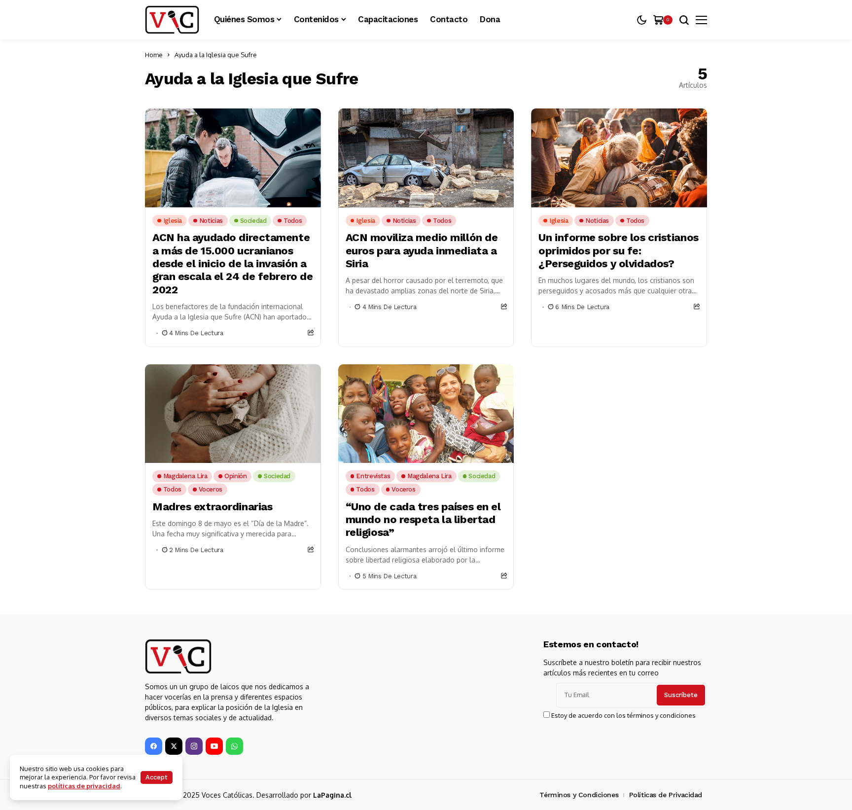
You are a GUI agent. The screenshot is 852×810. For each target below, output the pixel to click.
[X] (173, 746)
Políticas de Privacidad (665, 795)
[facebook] (153, 746)
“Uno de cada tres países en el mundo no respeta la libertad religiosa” (423, 519)
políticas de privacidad (84, 786)
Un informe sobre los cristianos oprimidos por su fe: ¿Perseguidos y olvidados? (618, 250)
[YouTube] (214, 746)
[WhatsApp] (234, 746)
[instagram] (194, 746)
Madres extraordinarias (212, 506)
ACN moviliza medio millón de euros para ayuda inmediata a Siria (422, 250)
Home (154, 55)
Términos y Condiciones (578, 795)
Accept (156, 777)
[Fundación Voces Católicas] (172, 19)
